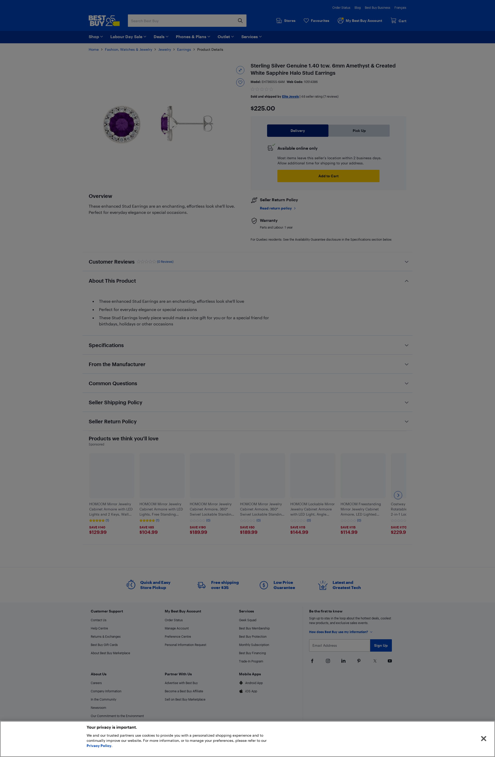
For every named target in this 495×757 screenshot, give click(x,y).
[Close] (483, 738)
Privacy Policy (99, 745)
